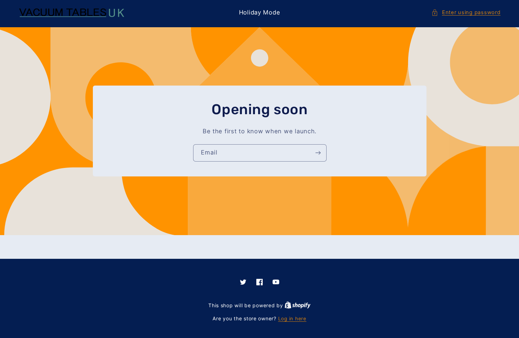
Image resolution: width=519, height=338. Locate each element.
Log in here (292, 318)
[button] (465, 12)
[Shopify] (298, 305)
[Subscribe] (318, 153)
